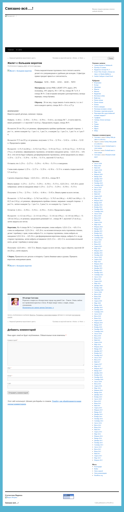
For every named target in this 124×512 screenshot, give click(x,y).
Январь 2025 (98, 203)
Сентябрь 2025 (98, 185)
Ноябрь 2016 (98, 375)
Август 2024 (98, 213)
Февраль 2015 (98, 410)
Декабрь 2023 (98, 231)
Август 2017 (98, 357)
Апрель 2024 (98, 222)
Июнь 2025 (97, 192)
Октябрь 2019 (98, 309)
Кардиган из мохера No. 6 (102, 70)
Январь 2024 (98, 229)
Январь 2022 (98, 266)
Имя (9, 368)
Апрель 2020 (98, 301)
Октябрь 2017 (98, 355)
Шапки (96, 126)
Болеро (96, 85)
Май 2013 (97, 453)
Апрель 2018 (98, 342)
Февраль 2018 (98, 347)
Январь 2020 (98, 305)
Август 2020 (98, 292)
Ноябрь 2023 (98, 233)
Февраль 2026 (98, 174)
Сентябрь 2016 (98, 379)
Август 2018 (98, 333)
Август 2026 (98, 163)
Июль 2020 (97, 294)
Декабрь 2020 (98, 285)
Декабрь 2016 (98, 373)
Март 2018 (97, 344)
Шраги (96, 128)
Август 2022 (98, 257)
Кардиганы (97, 94)
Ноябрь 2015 (98, 397)
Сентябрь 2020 (98, 290)
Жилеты (32, 315)
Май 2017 (97, 362)
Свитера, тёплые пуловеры (102, 120)
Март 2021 (97, 283)
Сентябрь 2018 (98, 331)
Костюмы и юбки (99, 96)
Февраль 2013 (98, 460)
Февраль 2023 (98, 251)
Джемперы (97, 87)
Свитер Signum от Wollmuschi (103, 65)
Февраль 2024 (98, 227)
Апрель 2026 (98, 170)
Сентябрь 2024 (98, 211)
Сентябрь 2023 (98, 237)
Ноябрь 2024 (98, 207)
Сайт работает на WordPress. (104, 503)
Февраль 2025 (98, 200)
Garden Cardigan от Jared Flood (103, 76)
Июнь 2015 (97, 403)
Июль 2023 (97, 242)
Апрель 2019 (98, 320)
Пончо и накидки (99, 107)
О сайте (19, 49)
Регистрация (98, 467)
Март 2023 (97, 248)
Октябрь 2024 (98, 209)
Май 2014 (97, 429)
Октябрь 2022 (98, 255)
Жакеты (96, 89)
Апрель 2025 (98, 196)
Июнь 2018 (97, 338)
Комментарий (13, 340)
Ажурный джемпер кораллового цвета (21, 58)
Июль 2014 (97, 425)
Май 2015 (97, 405)
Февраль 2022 (98, 264)
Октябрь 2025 (98, 183)
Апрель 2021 (98, 281)
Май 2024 (97, 220)
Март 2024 (97, 224)
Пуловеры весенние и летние (103, 109)
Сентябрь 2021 (98, 275)
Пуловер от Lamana (100, 67)
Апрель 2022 (98, 259)
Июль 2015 (97, 401)
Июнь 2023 (97, 244)
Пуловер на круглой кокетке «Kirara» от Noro (69, 58)
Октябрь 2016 (98, 377)
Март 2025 (97, 198)
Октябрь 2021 (98, 272)
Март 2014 (97, 434)
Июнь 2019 (97, 318)
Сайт (9, 383)
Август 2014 (98, 423)
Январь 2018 (98, 349)
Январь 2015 (98, 412)
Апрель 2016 (98, 386)
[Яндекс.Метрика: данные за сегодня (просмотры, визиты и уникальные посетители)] (11, 497)
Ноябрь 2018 (98, 327)
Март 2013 (97, 458)
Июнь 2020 (97, 296)
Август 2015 (98, 399)
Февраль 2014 (98, 436)
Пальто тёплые (98, 102)
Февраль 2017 (98, 368)
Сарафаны (97, 118)
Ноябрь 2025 (98, 181)
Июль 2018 (97, 336)
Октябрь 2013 (98, 443)
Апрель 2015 (98, 408)
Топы (95, 122)
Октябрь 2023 (98, 235)
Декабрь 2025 (98, 179)
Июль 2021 (97, 279)
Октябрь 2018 (98, 329)
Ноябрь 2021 (98, 270)
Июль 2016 (97, 384)
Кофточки (97, 98)
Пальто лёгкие (98, 100)
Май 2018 (97, 340)
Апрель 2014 (98, 432)
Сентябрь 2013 (98, 445)
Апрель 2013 (98, 456)
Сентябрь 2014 (98, 421)
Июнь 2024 (97, 218)
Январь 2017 (98, 371)
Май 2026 (97, 168)
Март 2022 (97, 261)
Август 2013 (98, 447)
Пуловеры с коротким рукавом (46, 315)
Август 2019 (98, 314)
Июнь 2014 (97, 427)
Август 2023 (98, 240)
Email (10, 376)
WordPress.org (98, 475)
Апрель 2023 (98, 246)
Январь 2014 (98, 438)
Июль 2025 (97, 190)
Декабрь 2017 (98, 351)
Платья (96, 104)
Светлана (37, 66)
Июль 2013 (97, 449)
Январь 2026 (98, 176)
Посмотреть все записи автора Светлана (38, 307)
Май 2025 (97, 194)
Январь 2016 (98, 392)
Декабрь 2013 (98, 440)
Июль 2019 (97, 316)
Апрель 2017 (98, 364)
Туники (96, 124)
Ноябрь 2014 (98, 416)
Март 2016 (97, 388)
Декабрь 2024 (98, 205)
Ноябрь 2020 (98, 288)
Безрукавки (97, 83)
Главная (11, 49)
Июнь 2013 (97, 451)
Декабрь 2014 (98, 414)
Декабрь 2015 (98, 395)
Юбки (96, 131)
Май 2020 (97, 299)
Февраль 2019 (98, 323)
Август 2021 (98, 277)
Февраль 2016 (98, 390)
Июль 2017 (97, 360)
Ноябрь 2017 (98, 353)
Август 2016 (98, 381)
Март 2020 (97, 303)
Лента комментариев (100, 473)
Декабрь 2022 (98, 253)
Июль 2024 (97, 216)
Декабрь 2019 (98, 307)
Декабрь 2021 (98, 268)
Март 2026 (97, 172)
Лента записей (98, 471)
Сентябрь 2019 (98, 312)
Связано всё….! (19, 8)
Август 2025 (98, 187)
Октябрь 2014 (98, 419)
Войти (96, 469)
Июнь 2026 (97, 166)
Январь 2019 (98, 325)
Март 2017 (97, 366)
